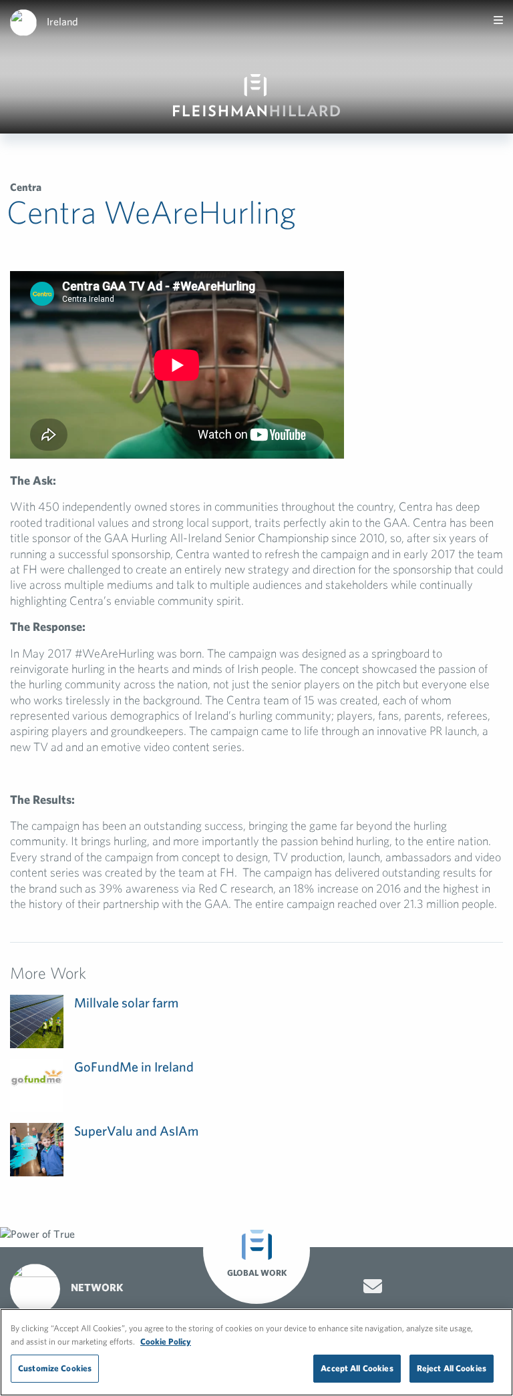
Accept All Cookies (357, 1368)
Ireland (62, 21)
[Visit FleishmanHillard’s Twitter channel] (413, 1287)
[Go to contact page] (373, 1286)
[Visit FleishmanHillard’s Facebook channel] (451, 1287)
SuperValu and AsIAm (136, 1130)
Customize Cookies (55, 1368)
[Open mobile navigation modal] (498, 20)
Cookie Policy (165, 1342)
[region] (256, 1352)
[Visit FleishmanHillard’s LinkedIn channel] (489, 1287)
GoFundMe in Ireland (134, 1066)
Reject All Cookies (451, 1368)
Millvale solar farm (126, 1002)
